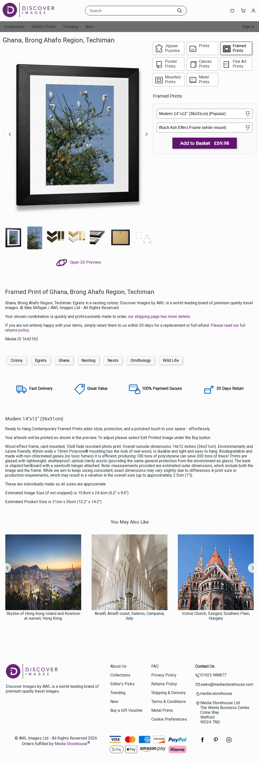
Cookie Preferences (169, 719)
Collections (15, 26)
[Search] (180, 11)
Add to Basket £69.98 (204, 143)
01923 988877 (213, 675)
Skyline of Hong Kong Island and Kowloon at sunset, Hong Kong (43, 616)
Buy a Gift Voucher (126, 710)
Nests (112, 360)
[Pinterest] (216, 742)
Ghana (64, 360)
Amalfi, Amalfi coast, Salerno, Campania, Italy (129, 616)
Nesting (88, 360)
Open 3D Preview (85, 262)
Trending (70, 26)
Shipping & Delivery (168, 692)
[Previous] (9, 134)
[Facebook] (203, 742)
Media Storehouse (71, 743)
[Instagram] (229, 742)
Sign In (248, 26)
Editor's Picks (44, 26)
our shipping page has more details (159, 316)
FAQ (155, 666)
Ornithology (141, 360)
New (89, 26)
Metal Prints (162, 710)
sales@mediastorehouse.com (226, 684)
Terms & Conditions (168, 701)
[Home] (34, 16)
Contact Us (204, 666)
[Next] (146, 134)
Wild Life (171, 360)
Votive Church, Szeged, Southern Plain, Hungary (216, 616)
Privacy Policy (164, 675)
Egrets (41, 360)
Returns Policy (164, 684)
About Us (118, 666)
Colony (17, 360)
